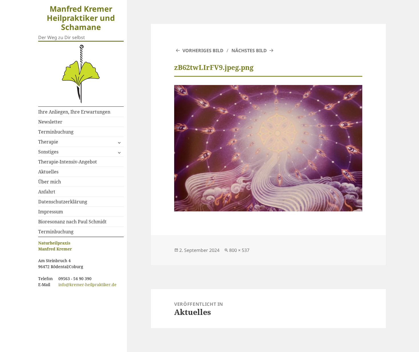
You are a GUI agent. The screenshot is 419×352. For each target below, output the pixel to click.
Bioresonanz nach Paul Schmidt (72, 222)
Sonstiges (48, 152)
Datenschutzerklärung (62, 202)
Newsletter (50, 122)
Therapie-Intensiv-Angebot (67, 162)
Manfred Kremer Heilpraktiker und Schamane (81, 17)
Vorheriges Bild (202, 50)
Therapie (48, 142)
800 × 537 (239, 250)
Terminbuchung (56, 132)
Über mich (49, 182)
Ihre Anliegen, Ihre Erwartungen (74, 112)
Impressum (50, 212)
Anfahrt (46, 192)
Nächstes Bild (249, 50)
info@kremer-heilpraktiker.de (87, 284)
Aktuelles (48, 172)
